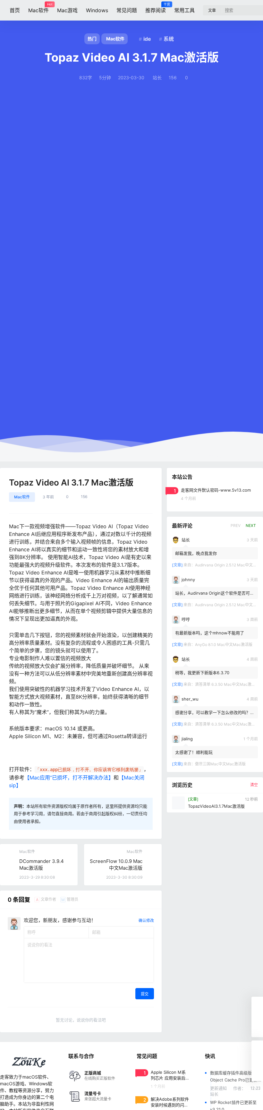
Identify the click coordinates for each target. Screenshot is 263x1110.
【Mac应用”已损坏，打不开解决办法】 (69, 777)
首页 (15, 10)
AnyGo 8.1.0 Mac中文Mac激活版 (223, 644)
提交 (144, 994)
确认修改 (146, 920)
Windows (97, 10)
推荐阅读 (155, 8)
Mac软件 (38, 8)
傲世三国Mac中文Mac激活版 (220, 764)
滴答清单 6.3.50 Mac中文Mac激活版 (227, 684)
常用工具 (184, 10)
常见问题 (126, 10)
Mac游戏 (67, 10)
